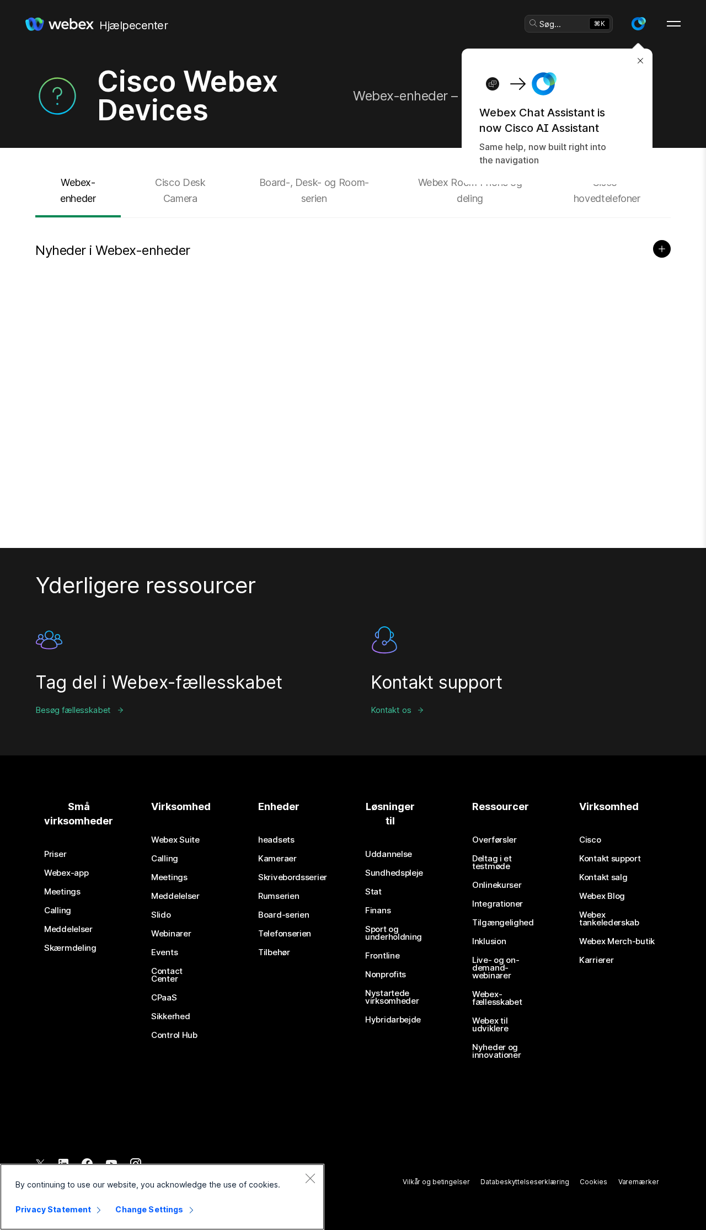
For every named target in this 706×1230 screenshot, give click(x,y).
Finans (378, 910)
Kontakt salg (603, 877)
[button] (638, 23)
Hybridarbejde (393, 1020)
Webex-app (66, 873)
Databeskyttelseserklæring (524, 1182)
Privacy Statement (53, 1209)
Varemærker (638, 1182)
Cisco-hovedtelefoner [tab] (607, 190)
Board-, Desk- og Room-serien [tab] (314, 190)
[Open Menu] (674, 23)
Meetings (62, 892)
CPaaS (164, 998)
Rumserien (278, 896)
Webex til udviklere (490, 1024)
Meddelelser (68, 929)
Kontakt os (391, 710)
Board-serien (283, 915)
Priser (55, 854)
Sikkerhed (170, 1016)
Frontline (382, 956)
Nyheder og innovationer (496, 1051)
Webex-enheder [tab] (77, 190)
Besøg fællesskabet (73, 710)
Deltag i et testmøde (492, 862)
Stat (373, 892)
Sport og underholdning (393, 933)
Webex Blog (602, 896)
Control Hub (174, 1035)
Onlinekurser (496, 885)
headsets (276, 840)
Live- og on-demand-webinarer (495, 967)
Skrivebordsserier (292, 877)
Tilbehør (274, 952)
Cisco (590, 840)
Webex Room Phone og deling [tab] (470, 190)
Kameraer (277, 858)
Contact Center (167, 975)
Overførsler (494, 840)
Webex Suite (175, 840)
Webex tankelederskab (609, 919)
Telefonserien (284, 934)
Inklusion (489, 941)
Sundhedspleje (394, 873)
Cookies (593, 1182)
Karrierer (596, 960)
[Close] (309, 1178)
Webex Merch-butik (617, 941)
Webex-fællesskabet (497, 998)
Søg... (550, 24)
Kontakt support (610, 858)
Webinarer (171, 934)
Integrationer (497, 904)
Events (164, 952)
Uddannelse (388, 854)
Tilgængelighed (503, 923)
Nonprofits (385, 974)
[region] (162, 1197)
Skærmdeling (70, 948)
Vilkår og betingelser (436, 1182)
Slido (161, 915)
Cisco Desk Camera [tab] (180, 190)
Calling (57, 910)
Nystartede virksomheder (392, 997)
